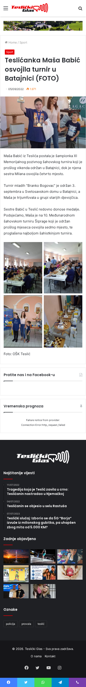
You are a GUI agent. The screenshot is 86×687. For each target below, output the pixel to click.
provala (26, 624)
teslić (41, 624)
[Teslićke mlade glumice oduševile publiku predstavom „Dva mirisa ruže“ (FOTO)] (43, 591)
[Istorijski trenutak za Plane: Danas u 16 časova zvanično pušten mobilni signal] (16, 556)
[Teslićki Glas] (29, 8)
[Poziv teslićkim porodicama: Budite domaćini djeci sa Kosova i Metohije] (43, 572)
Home (12, 42)
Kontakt (50, 656)
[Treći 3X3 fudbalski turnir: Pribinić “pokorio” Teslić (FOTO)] (43, 556)
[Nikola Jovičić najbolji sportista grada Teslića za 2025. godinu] (16, 591)
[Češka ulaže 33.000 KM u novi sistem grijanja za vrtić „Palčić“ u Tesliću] (16, 573)
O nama (36, 656)
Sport (23, 42)
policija (10, 624)
